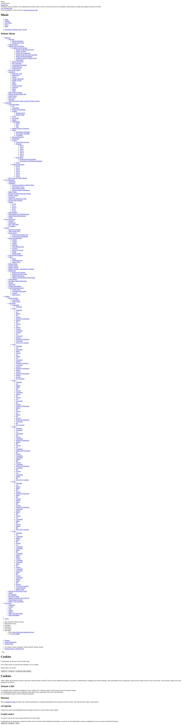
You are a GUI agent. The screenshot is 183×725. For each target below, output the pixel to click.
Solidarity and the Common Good (26, 58)
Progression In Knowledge (28, 159)
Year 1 (22, 147)
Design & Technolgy (22, 363)
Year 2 (22, 149)
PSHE (18, 387)
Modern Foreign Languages (20, 128)
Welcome (11, 39)
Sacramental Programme (19, 65)
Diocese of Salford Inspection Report (19, 193)
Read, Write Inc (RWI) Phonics (17, 178)
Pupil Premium (12, 212)
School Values (12, 96)
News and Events (10, 219)
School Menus (12, 279)
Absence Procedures (14, 229)
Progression (19, 157)
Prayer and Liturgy (18, 61)
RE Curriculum (16, 63)
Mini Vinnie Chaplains (15, 92)
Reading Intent (20, 113)
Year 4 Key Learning (22, 480)
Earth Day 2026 (17, 73)
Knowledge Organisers (23, 132)
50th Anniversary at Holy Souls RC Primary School (24, 101)
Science (14, 140)
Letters (10, 257)
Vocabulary (19, 135)
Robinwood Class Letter (19, 274)
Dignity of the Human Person (25, 49)
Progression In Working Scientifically (31, 161)
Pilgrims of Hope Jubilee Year (17, 94)
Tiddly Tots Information (15, 613)
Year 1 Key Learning (22, 343)
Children (7, 21)
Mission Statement (17, 41)
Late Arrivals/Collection (15, 255)
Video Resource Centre (15, 600)
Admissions (11, 181)
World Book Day (17, 260)
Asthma (14, 241)
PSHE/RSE (15, 139)
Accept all (11, 671)
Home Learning (13, 298)
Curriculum (8, 103)
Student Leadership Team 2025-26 (18, 598)
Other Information (13, 615)
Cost (9, 608)
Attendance (11, 183)
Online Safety (16, 289)
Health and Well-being (15, 238)
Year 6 (6, 24)
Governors (11, 197)
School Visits (16, 262)
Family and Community (23, 53)
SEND (10, 217)
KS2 (17, 127)
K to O (14, 207)
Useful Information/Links (16, 288)
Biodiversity (16, 75)
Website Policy (9, 644)
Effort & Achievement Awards (17, 591)
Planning (18, 144)
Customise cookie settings (23, 671)
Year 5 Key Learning (22, 529)
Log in (3, 8)
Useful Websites (21, 588)
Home (6, 19)
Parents (7, 228)
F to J (14, 205)
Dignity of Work (21, 51)
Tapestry (14, 293)
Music (6, 26)
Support (10, 283)
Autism (14, 243)
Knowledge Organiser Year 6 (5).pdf (16, 29)
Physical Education (18, 137)
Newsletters (11, 226)
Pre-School (8, 603)
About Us (7, 37)
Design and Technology (23, 451)
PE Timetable (12, 595)
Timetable (19, 307)
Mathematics (16, 121)
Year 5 (22, 154)
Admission (11, 605)
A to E (14, 204)
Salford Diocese (17, 67)
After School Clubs (14, 231)
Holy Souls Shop (13, 224)
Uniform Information (14, 286)
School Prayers (16, 68)
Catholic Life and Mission (16, 46)
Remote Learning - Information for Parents (21, 269)
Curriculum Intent (13, 104)
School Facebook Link (31, 10)
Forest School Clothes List (20, 235)
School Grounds (17, 85)
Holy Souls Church (14, 70)
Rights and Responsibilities (24, 56)
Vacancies (11, 99)
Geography (15, 118)
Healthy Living (16, 80)
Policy (18, 163)
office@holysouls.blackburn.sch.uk (23, 632)
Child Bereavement (18, 247)
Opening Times (13, 265)
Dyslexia (15, 248)
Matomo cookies (11, 702)
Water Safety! (16, 295)
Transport (15, 87)
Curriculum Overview (22, 142)
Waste (14, 89)
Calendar (11, 221)
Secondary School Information (17, 281)
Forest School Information (20, 236)
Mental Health (16, 253)
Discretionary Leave (18, 187)
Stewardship (19, 60)
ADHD (14, 240)
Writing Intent (20, 115)
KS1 (17, 125)
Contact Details (13, 44)
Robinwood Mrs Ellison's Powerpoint (23, 277)
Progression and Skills (22, 133)
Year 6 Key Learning (22, 586)
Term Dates (11, 284)
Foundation (15, 305)
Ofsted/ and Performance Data (17, 199)
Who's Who (12, 97)
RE (17, 315)
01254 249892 (15, 634)
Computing (15, 108)
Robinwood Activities (18, 272)
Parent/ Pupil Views (18, 43)
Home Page (4, 5)
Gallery (10, 593)
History (14, 120)
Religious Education (18, 164)
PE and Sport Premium (15, 200)
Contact (10, 606)
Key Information (10, 180)
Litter (13, 82)
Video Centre (16, 301)
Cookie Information (10, 642)
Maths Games (20, 589)
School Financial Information (17, 216)
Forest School (12, 233)
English (14, 111)
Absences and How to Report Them (23, 185)
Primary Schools (13, 267)
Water (14, 91)
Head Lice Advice (17, 250)
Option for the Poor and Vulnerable (26, 55)
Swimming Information (19, 291)
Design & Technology (19, 109)
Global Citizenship (17, 79)
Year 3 (22, 151)
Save (17, 723)
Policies (10, 202)
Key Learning (20, 379)
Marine (14, 84)
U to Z (14, 211)
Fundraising (12, 223)
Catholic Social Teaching (19, 48)
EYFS (14, 116)
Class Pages (8, 23)
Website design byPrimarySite (14, 649)
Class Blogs (15, 300)
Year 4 (22, 152)
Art (13, 106)
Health (14, 252)
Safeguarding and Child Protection (18, 214)
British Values (12, 192)
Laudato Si (11, 72)
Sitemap (7, 640)
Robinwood (12, 271)
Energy (14, 77)
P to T (14, 209)
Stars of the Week (13, 596)
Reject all (4, 671)
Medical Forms (12, 264)
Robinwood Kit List (18, 276)
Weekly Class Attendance (16, 601)
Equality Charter (13, 195)
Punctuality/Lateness (18, 188)
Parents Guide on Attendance (21, 190)
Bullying (14, 245)
